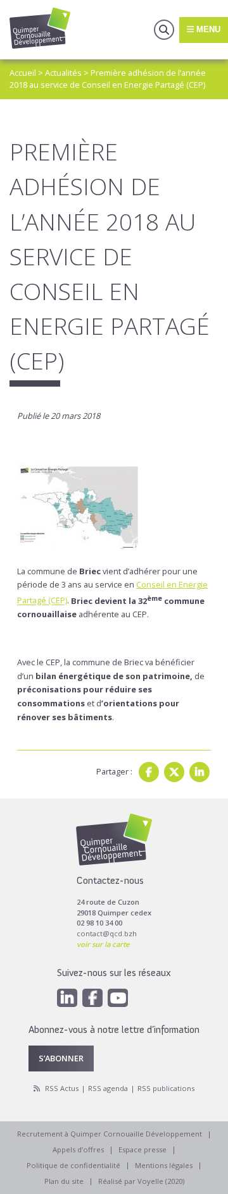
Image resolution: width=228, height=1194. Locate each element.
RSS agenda (108, 1088)
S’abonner (61, 1058)
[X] (174, 772)
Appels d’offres (78, 1149)
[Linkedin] (199, 772)
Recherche (164, 30)
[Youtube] (118, 998)
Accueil (23, 72)
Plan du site (64, 1181)
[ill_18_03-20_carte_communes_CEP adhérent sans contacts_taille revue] (114, 496)
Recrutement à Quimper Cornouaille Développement (109, 1133)
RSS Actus (62, 1088)
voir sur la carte (103, 944)
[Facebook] (149, 772)
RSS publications (165, 1088)
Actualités (63, 72)
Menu (207, 29)
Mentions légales (164, 1165)
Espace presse (142, 1149)
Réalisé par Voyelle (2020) (141, 1181)
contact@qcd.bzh (107, 933)
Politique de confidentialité (73, 1165)
